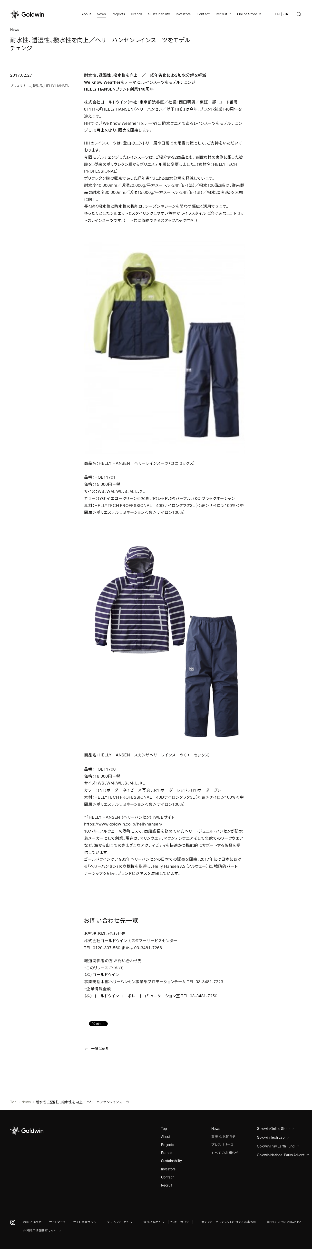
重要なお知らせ (223, 1137)
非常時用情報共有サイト (40, 1231)
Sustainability (159, 14)
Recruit (221, 14)
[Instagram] (12, 1222)
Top (13, 1102)
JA (285, 14)
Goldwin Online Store (273, 1128)
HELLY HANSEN (56, 86)
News (26, 1102)
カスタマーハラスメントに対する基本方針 (228, 1222)
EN (277, 14)
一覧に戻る (100, 1048)
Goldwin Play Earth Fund (275, 1146)
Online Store (247, 14)
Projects (118, 14)
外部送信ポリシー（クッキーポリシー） (168, 1222)
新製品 (38, 86)
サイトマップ (57, 1222)
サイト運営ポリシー (86, 1222)
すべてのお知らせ (224, 1153)
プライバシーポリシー (121, 1222)
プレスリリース (20, 86)
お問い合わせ (32, 1222)
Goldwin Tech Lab (270, 1137)
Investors (183, 14)
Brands (136, 14)
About (165, 1137)
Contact (167, 1177)
